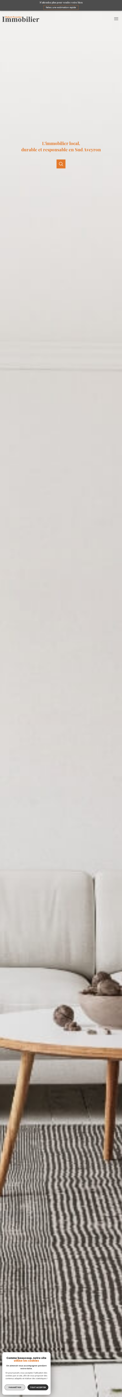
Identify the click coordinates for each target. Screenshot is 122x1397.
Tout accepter (38, 1387)
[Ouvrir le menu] (117, 19)
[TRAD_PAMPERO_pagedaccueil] (20, 21)
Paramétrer (15, 1387)
